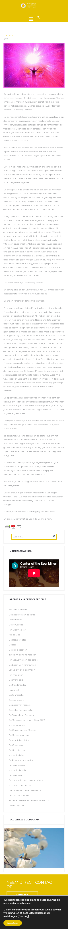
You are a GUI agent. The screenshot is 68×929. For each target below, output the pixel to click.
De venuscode (16, 624)
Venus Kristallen (17, 755)
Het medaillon (16, 674)
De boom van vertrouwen (22, 664)
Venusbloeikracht (18, 770)
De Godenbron (16, 745)
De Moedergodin (17, 684)
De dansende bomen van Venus (25, 790)
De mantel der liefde (19, 740)
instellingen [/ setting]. (16, 916)
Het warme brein (17, 629)
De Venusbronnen (18, 750)
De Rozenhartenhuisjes (21, 760)
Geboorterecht (16, 700)
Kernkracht (14, 690)
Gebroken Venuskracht (21, 710)
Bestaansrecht (16, 694)
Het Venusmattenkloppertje (23, 659)
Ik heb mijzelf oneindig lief (22, 654)
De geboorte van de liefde (22, 614)
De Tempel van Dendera (21, 715)
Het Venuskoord (17, 775)
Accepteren (12, 923)
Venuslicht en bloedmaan (22, 669)
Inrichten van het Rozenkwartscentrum (29, 800)
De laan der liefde (17, 639)
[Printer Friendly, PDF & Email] (13, 526)
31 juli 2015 (8, 35)
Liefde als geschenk (18, 649)
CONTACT (22, 894)
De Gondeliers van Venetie (22, 730)
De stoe (12, 644)
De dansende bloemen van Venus (26, 780)
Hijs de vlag (14, 634)
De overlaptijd (16, 679)
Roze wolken (15, 619)
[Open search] (38, 17)
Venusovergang (17, 725)
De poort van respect (19, 704)
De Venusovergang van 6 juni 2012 (27, 720)
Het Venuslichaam (18, 609)
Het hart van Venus (19, 795)
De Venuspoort (16, 805)
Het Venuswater (17, 765)
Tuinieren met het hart (20, 785)
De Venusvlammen (19, 735)
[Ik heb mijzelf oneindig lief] (34, 65)
